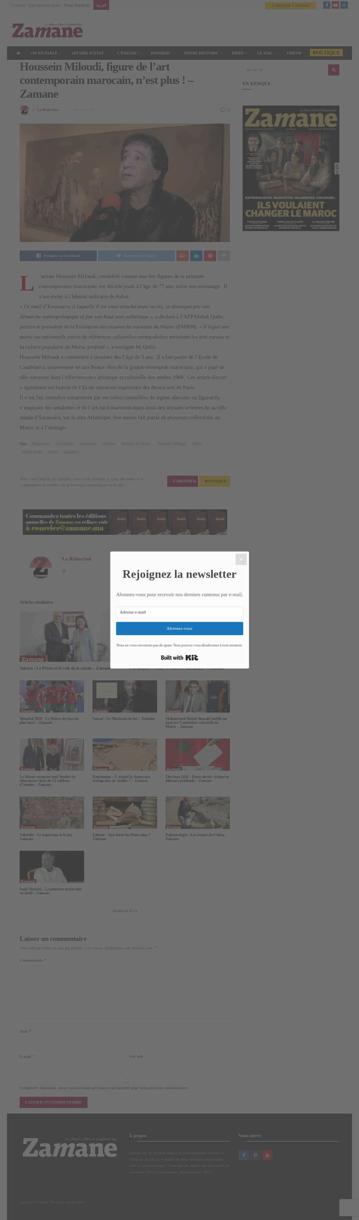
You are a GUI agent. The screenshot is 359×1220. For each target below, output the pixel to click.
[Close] (241, 559)
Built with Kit (179, 658)
